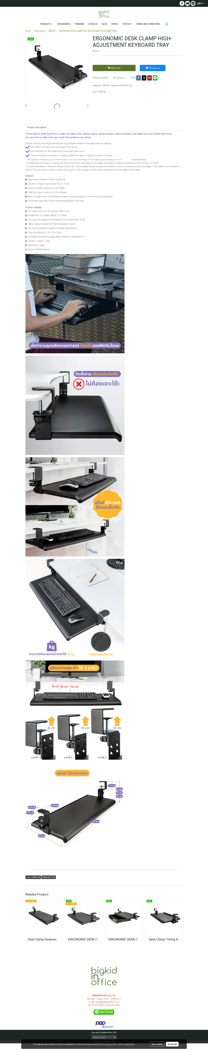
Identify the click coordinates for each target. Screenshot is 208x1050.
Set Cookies (157, 1044)
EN (201, 3)
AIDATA (106, 85)
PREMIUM (79, 24)
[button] (167, 24)
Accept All (172, 1044)
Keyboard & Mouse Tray (121, 85)
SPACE (114, 24)
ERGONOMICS (64, 24)
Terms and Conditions (148, 24)
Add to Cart (115, 68)
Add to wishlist (101, 78)
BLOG (104, 24)
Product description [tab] (37, 127)
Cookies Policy (129, 1044)
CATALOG (92, 24)
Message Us (154, 68)
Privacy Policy (112, 1044)
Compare (119, 78)
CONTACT (127, 24)
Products (45, 24)
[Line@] (104, 1012)
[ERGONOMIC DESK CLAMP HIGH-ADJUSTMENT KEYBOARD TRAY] (57, 67)
